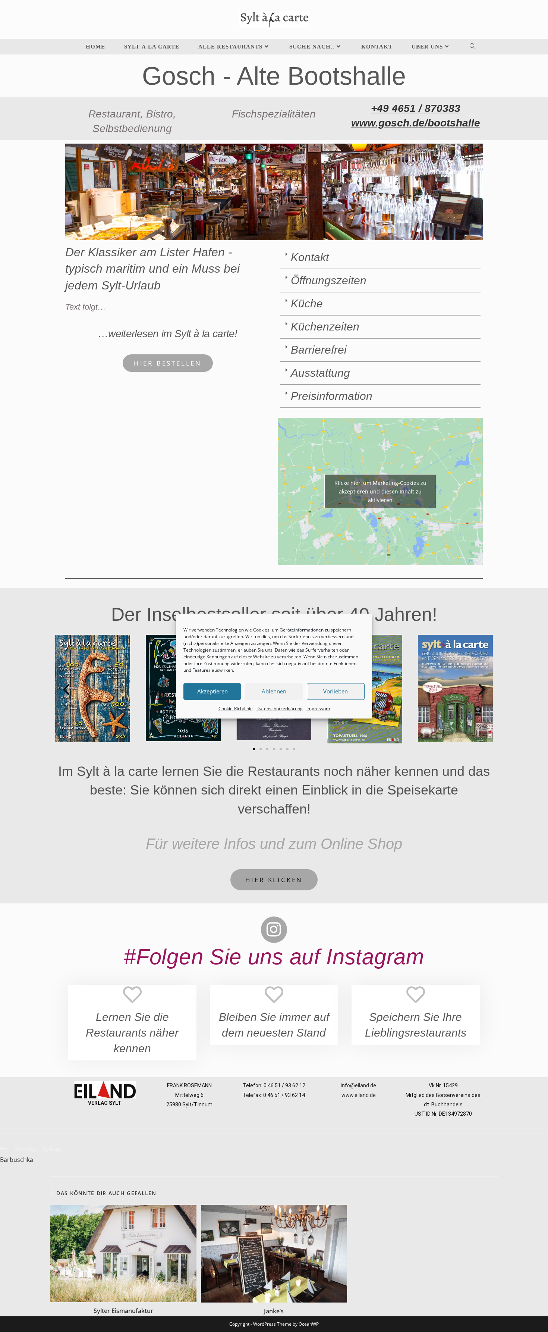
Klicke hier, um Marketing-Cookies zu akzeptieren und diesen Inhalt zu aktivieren (380, 491)
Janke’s (274, 1311)
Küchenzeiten (325, 326)
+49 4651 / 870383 (415, 108)
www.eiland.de (358, 1095)
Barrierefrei (319, 350)
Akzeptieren (212, 691)
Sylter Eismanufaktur (123, 1311)
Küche (307, 303)
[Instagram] (274, 929)
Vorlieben (335, 691)
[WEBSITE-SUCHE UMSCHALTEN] (466, 46)
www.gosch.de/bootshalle (415, 123)
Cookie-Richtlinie (235, 708)
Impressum (318, 708)
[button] (380, 257)
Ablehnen (274, 691)
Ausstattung (320, 373)
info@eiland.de (358, 1085)
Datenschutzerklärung (279, 708)
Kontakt (310, 257)
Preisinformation (331, 396)
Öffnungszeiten (328, 280)
